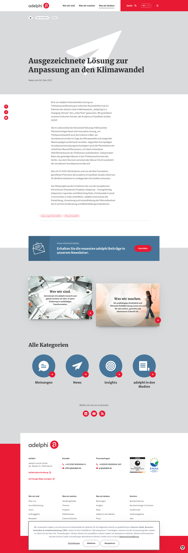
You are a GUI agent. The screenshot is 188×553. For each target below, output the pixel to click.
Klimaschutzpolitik (71, 216)
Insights (99, 505)
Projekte (66, 510)
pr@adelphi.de (105, 468)
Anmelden (142, 248)
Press (98, 518)
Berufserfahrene (137, 501)
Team (31, 510)
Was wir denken (106, 5)
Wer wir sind (69, 5)
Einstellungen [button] (74, 543)
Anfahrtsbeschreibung (38, 472)
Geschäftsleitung (36, 505)
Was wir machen (87, 5)
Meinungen (101, 501)
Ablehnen (91, 543)
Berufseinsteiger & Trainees (141, 505)
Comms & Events (69, 518)
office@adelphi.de (73, 468)
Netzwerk (33, 518)
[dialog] (94, 535)
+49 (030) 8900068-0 (75, 464)
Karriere (133, 496)
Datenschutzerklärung (129, 536)
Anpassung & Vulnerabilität (51, 216)
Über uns (32, 501)
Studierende (135, 510)
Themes (65, 505)
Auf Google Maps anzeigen (40, 479)
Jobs (132, 518)
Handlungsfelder (69, 501)
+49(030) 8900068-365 (110, 464)
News (98, 510)
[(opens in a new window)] (154, 472)
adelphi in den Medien (105, 514)
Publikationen (68, 514)
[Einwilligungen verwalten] (182, 547)
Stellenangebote (137, 514)
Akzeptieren (109, 543)
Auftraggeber (34, 514)
